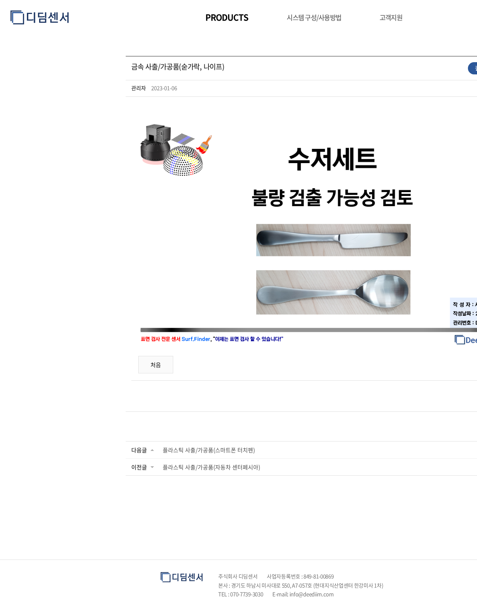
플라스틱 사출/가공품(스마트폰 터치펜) (209, 450)
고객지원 (391, 17)
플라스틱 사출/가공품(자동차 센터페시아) (211, 467)
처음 (156, 364)
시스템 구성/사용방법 (314, 17)
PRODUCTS (226, 17)
